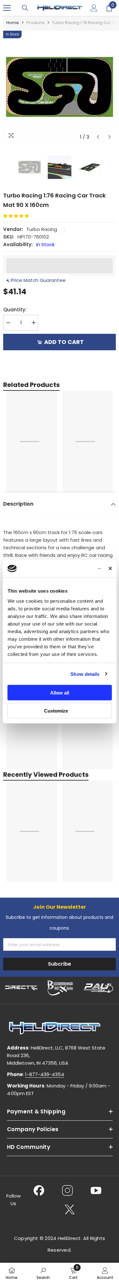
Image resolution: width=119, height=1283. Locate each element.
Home (12, 23)
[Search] (25, 8)
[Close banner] (110, 568)
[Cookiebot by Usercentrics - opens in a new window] (75, 568)
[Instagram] (67, 1190)
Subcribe (59, 964)
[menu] (7, 8)
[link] (43, 1273)
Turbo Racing (41, 229)
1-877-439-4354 (44, 1074)
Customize (56, 710)
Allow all (59, 692)
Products (35, 23)
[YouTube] (96, 1190)
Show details (84, 673)
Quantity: (15, 309)
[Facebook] (39, 1190)
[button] (97, 136)
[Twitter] (70, 1209)
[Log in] (93, 7)
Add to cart (64, 342)
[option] (59, 87)
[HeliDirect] (21, 988)
